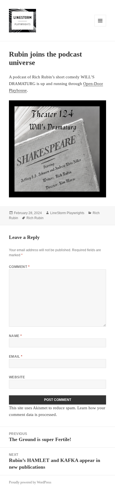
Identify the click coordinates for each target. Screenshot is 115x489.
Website (17, 377)
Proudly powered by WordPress (30, 482)
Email (15, 357)
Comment (19, 267)
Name (15, 336)
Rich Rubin (35, 218)
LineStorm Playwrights (67, 213)
